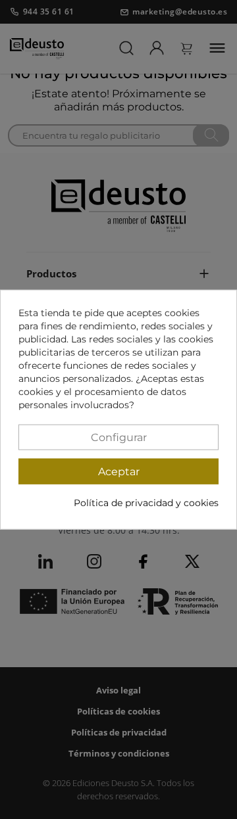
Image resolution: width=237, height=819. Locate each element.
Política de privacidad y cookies (146, 502)
